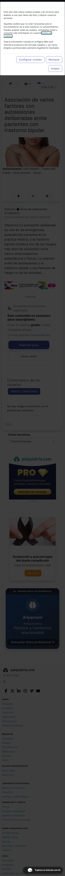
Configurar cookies (30, 59)
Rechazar (54, 59)
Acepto (55, 68)
